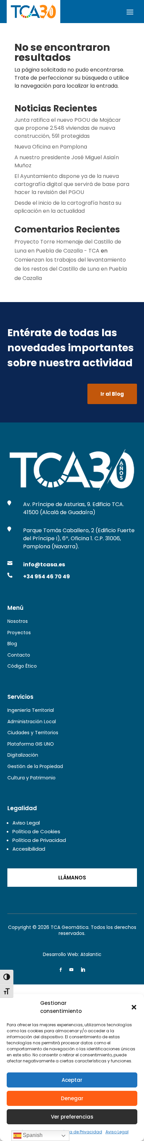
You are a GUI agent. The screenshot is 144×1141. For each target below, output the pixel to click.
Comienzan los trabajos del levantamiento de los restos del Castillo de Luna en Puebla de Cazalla (70, 269)
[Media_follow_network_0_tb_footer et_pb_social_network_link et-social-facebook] (61, 970)
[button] (134, 1007)
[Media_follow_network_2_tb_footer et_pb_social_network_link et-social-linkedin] (82, 969)
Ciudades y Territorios (32, 732)
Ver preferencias (72, 1116)
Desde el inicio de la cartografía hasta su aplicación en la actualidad (67, 207)
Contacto (18, 655)
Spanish (32, 1135)
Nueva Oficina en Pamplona (50, 147)
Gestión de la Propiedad (35, 766)
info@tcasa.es (44, 564)
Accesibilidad (28, 848)
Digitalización (22, 755)
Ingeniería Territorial (30, 710)
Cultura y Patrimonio (31, 777)
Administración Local (31, 721)
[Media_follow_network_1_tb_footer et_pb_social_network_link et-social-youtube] (71, 970)
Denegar (72, 1098)
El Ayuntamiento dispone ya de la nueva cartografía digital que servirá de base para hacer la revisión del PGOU (71, 184)
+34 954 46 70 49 (46, 576)
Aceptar (72, 1079)
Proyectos (19, 632)
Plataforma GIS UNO (30, 744)
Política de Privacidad (79, 1132)
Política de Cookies (36, 831)
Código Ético (22, 666)
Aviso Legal (117, 1132)
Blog (12, 643)
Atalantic (90, 954)
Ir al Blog (112, 393)
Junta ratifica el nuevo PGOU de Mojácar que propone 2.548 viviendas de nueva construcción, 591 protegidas (67, 128)
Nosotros (17, 621)
